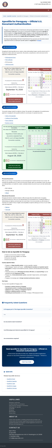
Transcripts (7, 209)
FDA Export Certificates (14, 402)
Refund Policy (12, 411)
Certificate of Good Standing (11, 118)
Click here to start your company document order (14, 166)
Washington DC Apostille (15, 407)
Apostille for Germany (12, 388)
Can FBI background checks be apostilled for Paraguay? (19, 330)
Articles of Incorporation (10, 115)
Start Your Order (26, 362)
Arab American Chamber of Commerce (18, 405)
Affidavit (7, 192)
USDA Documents (9, 64)
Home (4, 16)
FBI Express (11, 410)
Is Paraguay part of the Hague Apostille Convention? (18, 309)
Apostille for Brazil (11, 379)
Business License (9, 122)
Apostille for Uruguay (11, 385)
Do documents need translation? (13, 321)
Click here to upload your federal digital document (14, 100)
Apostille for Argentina (12, 381)
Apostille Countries (11, 16)
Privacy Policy (12, 413)
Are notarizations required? (11, 338)
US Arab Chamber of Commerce (17, 404)
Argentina (33, 40)
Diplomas (7, 207)
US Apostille (11, 408)
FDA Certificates (9, 59)
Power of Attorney (9, 120)
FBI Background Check (10, 57)
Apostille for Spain (11, 383)
